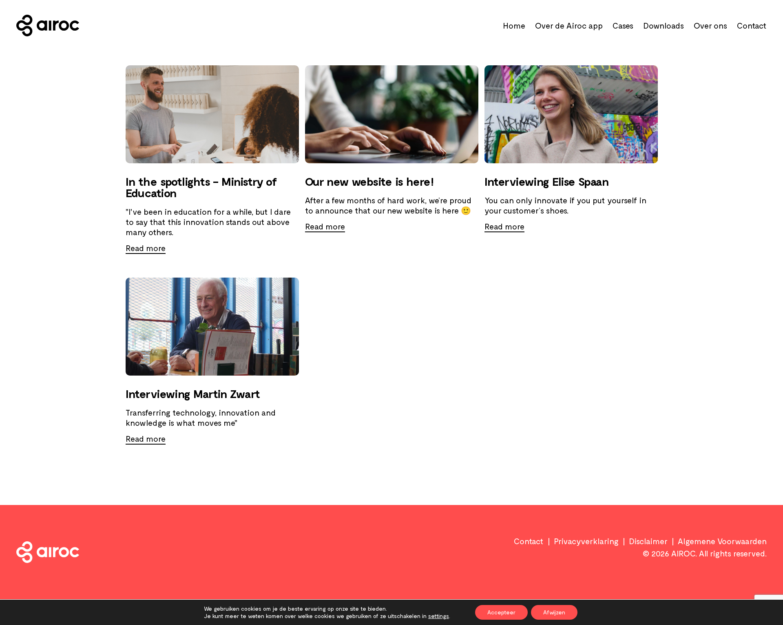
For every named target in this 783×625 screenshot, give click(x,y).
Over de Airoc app (569, 25)
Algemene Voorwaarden (722, 541)
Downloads (663, 25)
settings (438, 615)
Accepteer (501, 612)
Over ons (710, 25)
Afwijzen (554, 612)
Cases (623, 25)
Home (514, 25)
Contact (752, 25)
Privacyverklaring (586, 541)
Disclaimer (648, 541)
